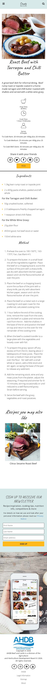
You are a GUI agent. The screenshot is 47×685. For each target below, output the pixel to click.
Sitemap (23, 679)
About (23, 683)
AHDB (23, 672)
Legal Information (23, 675)
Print (24, 166)
